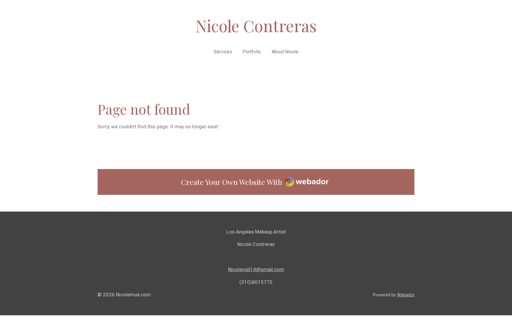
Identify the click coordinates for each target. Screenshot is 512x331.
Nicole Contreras (256, 25)
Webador (406, 294)
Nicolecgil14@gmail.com (256, 269)
